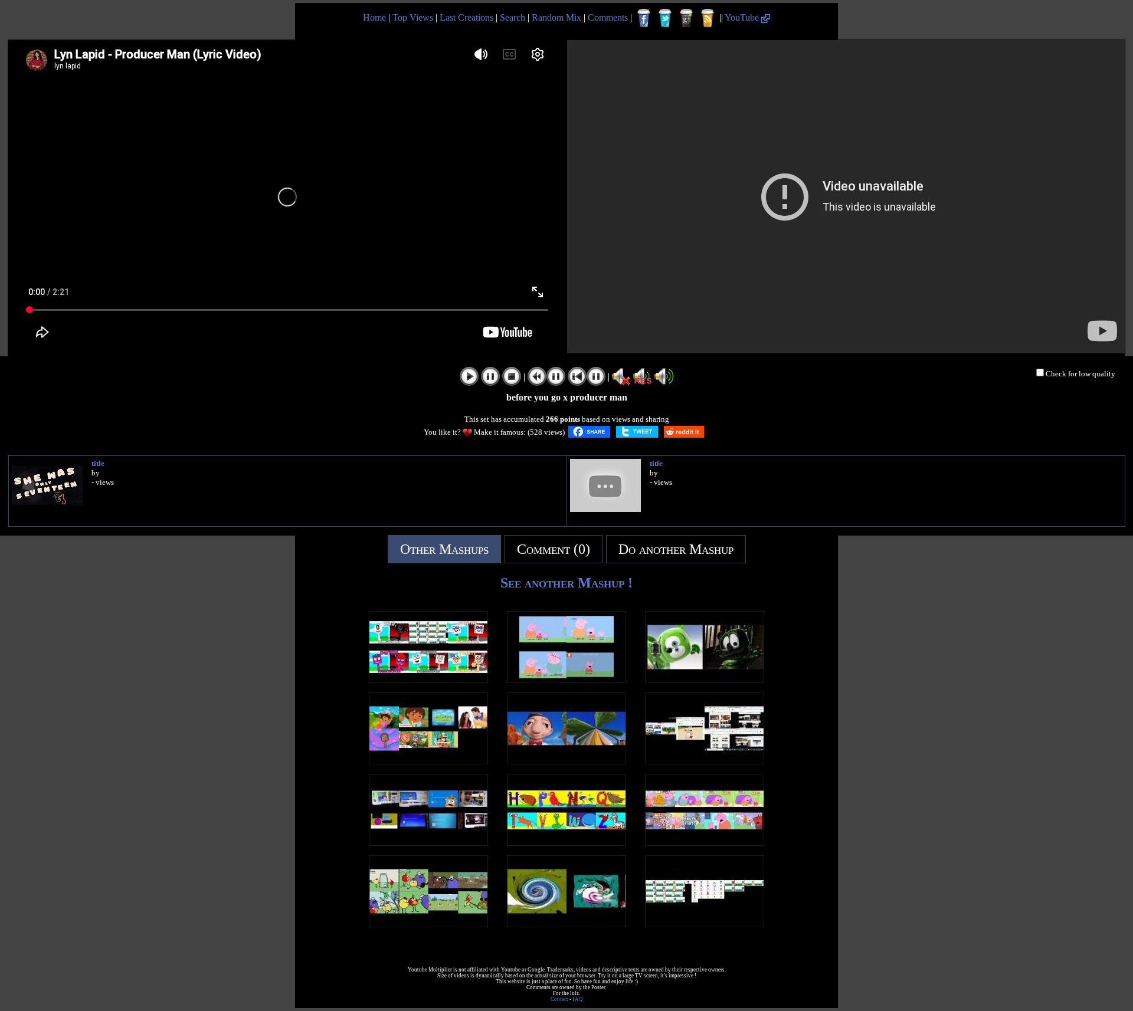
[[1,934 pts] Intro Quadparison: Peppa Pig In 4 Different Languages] (566, 680)
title (97, 463)
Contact (559, 999)
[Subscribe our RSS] (707, 18)
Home (374, 17)
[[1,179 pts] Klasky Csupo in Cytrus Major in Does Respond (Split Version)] (566, 924)
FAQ (577, 999)
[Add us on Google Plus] (686, 18)
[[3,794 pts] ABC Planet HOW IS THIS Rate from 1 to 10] (566, 843)
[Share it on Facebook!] (589, 432)
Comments (608, 17)
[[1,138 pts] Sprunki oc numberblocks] (428, 680)
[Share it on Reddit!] (684, 432)
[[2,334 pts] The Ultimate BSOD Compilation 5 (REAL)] (428, 843)
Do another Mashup (675, 549)
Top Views (412, 17)
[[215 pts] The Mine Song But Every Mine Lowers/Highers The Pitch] (566, 761)
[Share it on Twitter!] (637, 432)
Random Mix (556, 17)
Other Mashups (444, 549)
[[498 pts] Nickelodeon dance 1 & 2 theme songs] (428, 761)
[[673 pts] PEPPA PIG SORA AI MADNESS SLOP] (704, 843)
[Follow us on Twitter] (665, 18)
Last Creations (466, 17)
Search (512, 17)
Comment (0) (553, 549)
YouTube (743, 17)
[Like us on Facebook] (643, 18)
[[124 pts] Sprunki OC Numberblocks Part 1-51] (704, 924)
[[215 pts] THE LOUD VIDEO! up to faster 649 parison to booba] (704, 761)
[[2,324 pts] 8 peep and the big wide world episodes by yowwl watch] (428, 924)
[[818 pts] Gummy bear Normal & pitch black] (704, 680)
